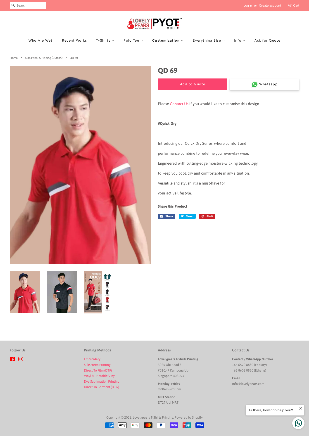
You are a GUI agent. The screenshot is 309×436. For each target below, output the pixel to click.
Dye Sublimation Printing (102, 381)
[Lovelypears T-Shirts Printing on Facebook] (12, 360)
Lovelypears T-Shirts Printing (153, 417)
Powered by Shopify (189, 417)
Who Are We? (41, 40)
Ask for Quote (267, 40)
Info (238, 40)
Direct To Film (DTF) (98, 370)
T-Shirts (104, 40)
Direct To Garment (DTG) (101, 387)
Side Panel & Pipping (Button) (43, 57)
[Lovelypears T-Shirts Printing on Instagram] (20, 360)
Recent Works (74, 40)
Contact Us (179, 104)
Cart (296, 5)
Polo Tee (132, 40)
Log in (248, 5)
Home (14, 57)
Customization (166, 40)
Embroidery (92, 359)
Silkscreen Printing (97, 365)
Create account (270, 5)
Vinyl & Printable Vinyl (100, 376)
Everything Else (207, 40)
